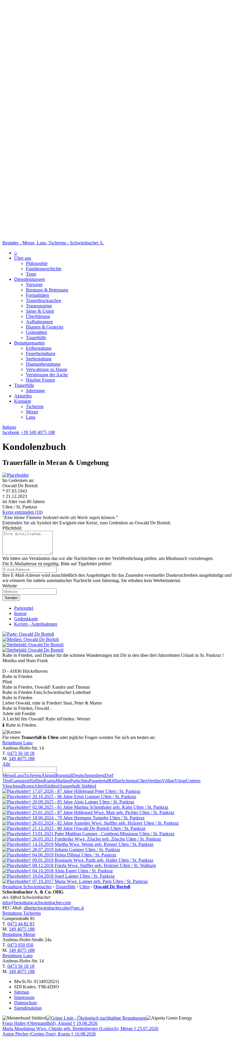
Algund (48, 775)
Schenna (129, 780)
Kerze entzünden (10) (22, 512)
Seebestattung (38, 358)
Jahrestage (35, 390)
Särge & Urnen (40, 311)
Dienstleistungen (29, 279)
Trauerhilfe (36, 337)
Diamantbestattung (43, 364)
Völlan (168, 780)
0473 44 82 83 (20, 923)
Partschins (79, 780)
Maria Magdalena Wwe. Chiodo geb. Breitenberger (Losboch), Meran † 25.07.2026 (80, 1028)
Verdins (155, 780)
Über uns (22, 258)
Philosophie (37, 263)
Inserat (20, 613)
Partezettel (23, 608)
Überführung (38, 316)
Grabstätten (36, 332)
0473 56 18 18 (20, 753)
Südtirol (52, 785)
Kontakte (22, 401)
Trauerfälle (24, 385)
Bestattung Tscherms (21, 913)
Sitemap (21, 992)
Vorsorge (34, 284)
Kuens (49, 780)
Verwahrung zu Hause (46, 369)
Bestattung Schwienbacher (27, 886)
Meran (32, 411)
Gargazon (20, 780)
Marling (63, 780)
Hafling (36, 780)
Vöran (180, 780)
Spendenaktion (28, 1007)
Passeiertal (98, 780)
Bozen (28, 785)
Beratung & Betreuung (47, 289)
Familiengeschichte (43, 268)
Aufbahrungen (39, 321)
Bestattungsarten (29, 342)
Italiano (9, 427)
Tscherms (34, 406)
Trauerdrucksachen (43, 300)
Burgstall (64, 775)
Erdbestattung (38, 348)
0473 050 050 (20, 944)
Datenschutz (25, 1002)
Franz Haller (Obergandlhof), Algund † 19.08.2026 (50, 1023)
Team (31, 273)
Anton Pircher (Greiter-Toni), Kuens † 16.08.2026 (49, 1033)
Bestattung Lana (17, 742)
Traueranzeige (39, 305)
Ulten (142, 780)
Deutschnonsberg (88, 775)
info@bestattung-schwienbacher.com (36, 902)
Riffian (114, 780)
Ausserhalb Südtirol (77, 785)
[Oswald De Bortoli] (15, 475)
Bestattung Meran (18, 934)
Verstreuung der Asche (47, 374)
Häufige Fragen (40, 379)
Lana (30, 417)
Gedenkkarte (26, 618)
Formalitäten (37, 295)
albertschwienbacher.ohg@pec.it (54, 907)
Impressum (24, 997)
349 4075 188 (22, 758)
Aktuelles (23, 395)
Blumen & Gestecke (44, 326)
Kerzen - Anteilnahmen (35, 624)
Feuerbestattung (40, 353)
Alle (6, 763)
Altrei (39, 785)
